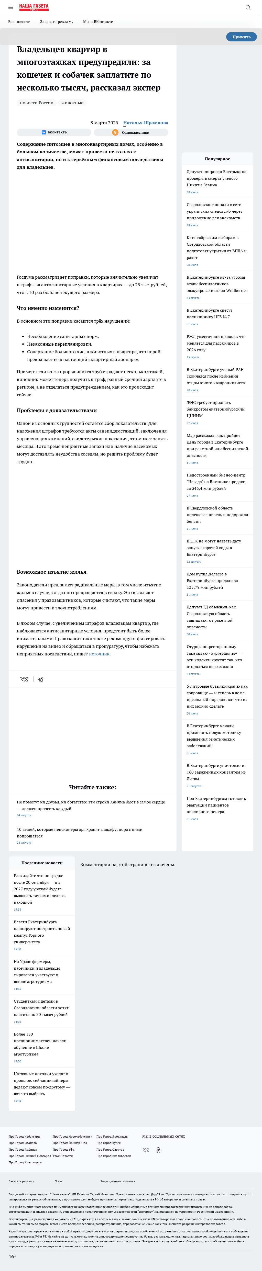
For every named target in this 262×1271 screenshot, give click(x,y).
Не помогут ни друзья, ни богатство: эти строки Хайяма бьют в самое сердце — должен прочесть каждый (91, 808)
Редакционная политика (118, 1181)
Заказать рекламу (56, 21)
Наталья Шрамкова (145, 123)
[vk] (24, 679)
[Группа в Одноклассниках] (131, 132)
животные (72, 103)
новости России (36, 103)
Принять (242, 36)
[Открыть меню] (11, 7)
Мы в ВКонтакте (98, 21)
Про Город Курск (108, 1143)
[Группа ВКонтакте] (54, 132)
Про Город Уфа (63, 1149)
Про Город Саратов (110, 1149)
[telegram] (42, 679)
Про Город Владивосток (113, 1156)
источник (99, 654)
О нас (59, 1181)
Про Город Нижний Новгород (30, 1156)
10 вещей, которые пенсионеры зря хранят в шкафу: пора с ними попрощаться (80, 835)
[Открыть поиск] (248, 7)
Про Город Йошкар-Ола (70, 1143)
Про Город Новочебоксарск (72, 1136)
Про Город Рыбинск (23, 1149)
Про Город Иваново (23, 1143)
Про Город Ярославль (112, 1136)
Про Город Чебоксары (24, 1136)
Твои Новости (63, 1156)
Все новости (19, 21)
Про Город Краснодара (25, 1162)
